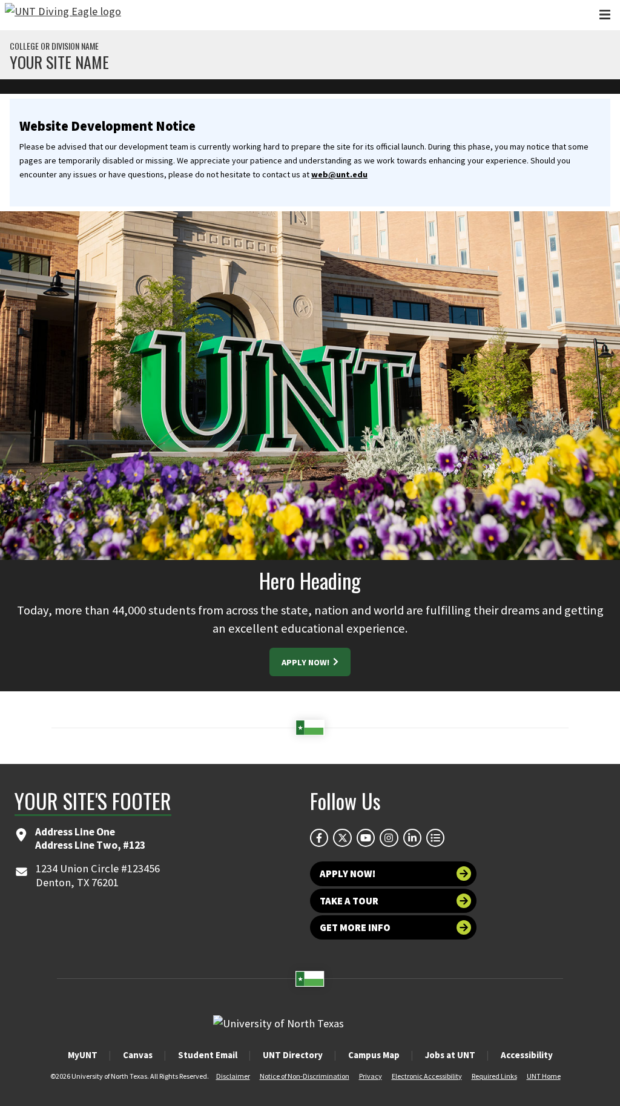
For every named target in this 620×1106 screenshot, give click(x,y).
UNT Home (544, 1076)
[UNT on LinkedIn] (412, 838)
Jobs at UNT (450, 1055)
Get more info (355, 927)
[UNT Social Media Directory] (435, 838)
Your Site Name (59, 62)
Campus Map (374, 1055)
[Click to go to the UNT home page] (63, 15)
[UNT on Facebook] (319, 838)
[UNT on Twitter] (342, 838)
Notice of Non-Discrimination (304, 1076)
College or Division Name (54, 46)
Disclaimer (233, 1076)
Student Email (207, 1055)
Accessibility (527, 1055)
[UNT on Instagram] (389, 838)
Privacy (370, 1076)
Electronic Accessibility (427, 1076)
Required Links (494, 1076)
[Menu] (604, 15)
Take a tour (349, 901)
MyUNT (82, 1055)
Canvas (138, 1055)
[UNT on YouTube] (366, 838)
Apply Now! (306, 662)
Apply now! (347, 873)
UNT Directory (293, 1055)
